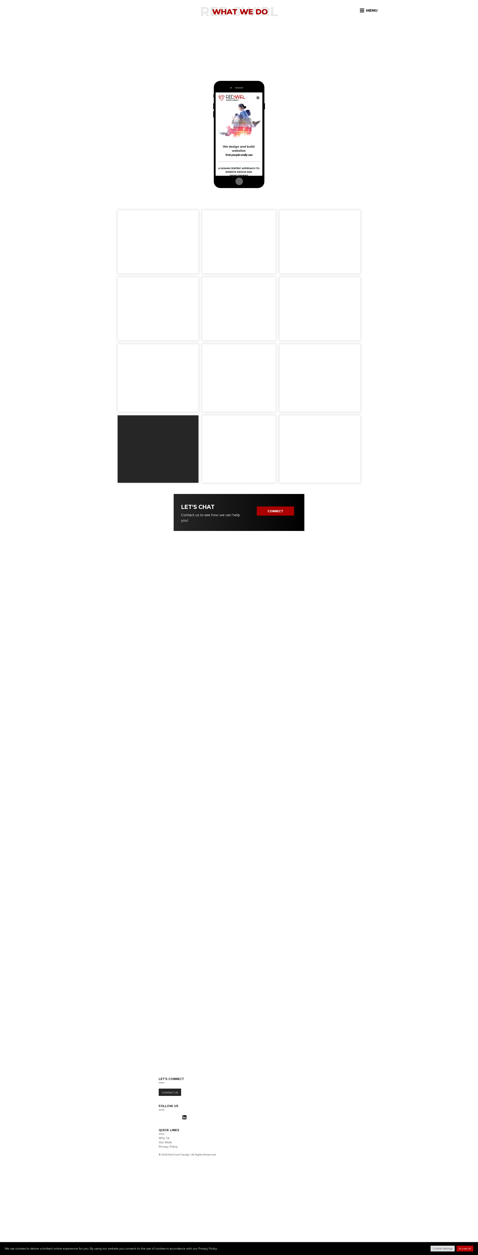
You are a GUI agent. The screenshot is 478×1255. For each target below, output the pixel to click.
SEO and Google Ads (314, 121)
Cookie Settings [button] (442, 1248)
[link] (197, 1138)
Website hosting (310, 139)
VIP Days (302, 112)
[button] (362, 10)
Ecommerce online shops (159, 121)
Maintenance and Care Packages (326, 148)
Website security (310, 130)
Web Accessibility (166, 139)
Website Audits (309, 157)
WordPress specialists (162, 148)
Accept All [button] (465, 1248)
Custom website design (161, 112)
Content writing (168, 157)
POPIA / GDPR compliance (158, 130)
